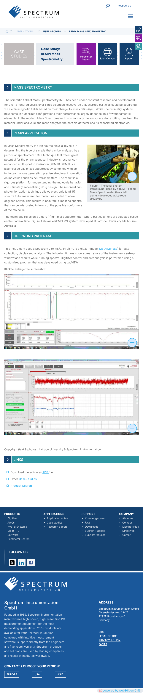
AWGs (11, 522)
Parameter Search (18, 538)
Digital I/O (13, 530)
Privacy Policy (109, 640)
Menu (129, 14)
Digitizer (12, 518)
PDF (45, 472)
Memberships (130, 526)
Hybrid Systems (17, 526)
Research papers (57, 526)
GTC (101, 631)
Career (126, 534)
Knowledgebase (94, 518)
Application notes (57, 518)
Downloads (91, 526)
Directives (128, 530)
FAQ (87, 522)
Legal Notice (108, 636)
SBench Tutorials (95, 530)
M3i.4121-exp (107, 248)
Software (12, 534)
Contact (127, 522)
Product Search (21, 485)
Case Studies (28, 479)
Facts (103, 644)
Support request (95, 534)
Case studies (54, 522)
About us (127, 518)
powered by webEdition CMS (122, 690)
